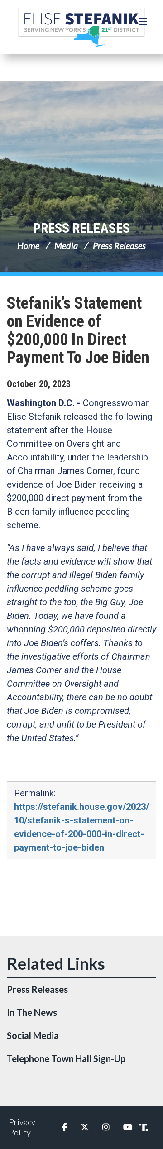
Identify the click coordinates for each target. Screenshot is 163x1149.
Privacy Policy (22, 1127)
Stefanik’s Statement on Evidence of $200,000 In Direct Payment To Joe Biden (78, 330)
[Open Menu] (144, 21)
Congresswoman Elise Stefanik (81, 27)
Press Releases (81, 228)
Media (66, 245)
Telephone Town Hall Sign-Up (66, 1058)
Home (28, 245)
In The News (32, 1012)
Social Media (33, 1035)
